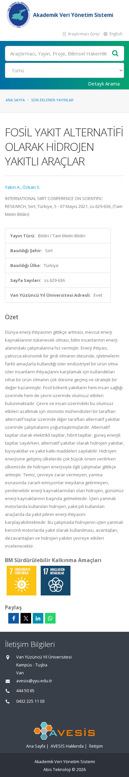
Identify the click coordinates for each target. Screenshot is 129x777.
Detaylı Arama (104, 83)
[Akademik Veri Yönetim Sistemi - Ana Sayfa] (19, 15)
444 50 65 (25, 690)
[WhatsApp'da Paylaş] (50, 618)
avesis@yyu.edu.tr (34, 681)
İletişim (96, 746)
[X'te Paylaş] (26, 618)
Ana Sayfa (15, 99)
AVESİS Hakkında (67, 746)
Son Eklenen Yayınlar (52, 99)
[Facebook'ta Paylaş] (13, 618)
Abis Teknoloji (57, 769)
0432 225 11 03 (30, 701)
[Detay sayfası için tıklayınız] (22, 580)
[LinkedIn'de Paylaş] (38, 618)
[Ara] (115, 53)
